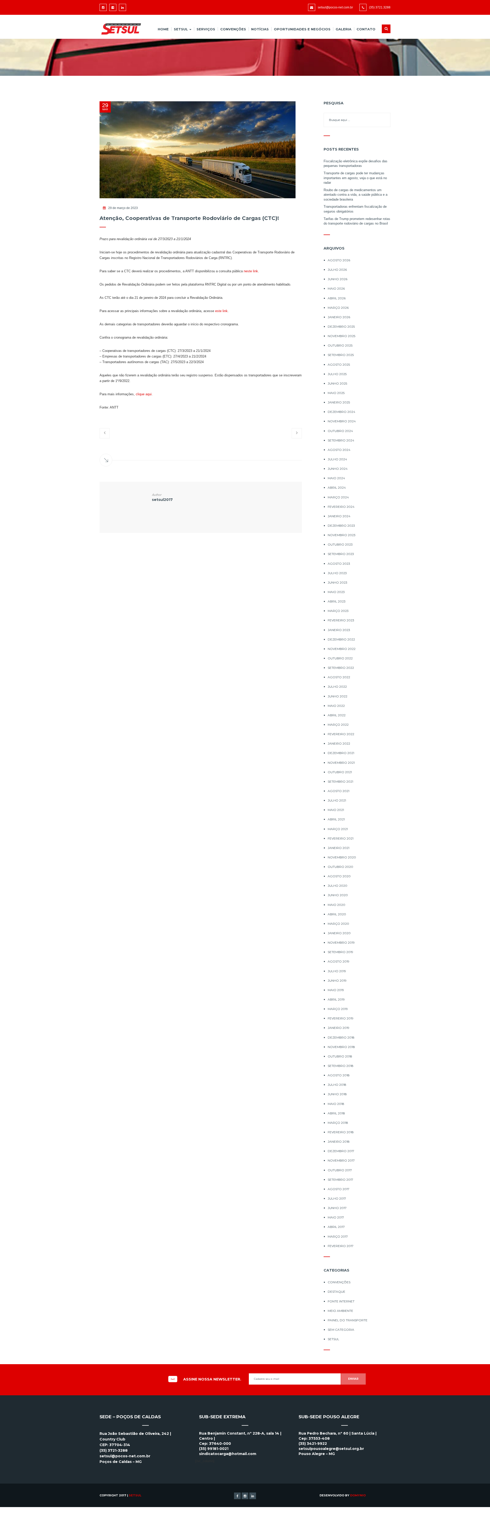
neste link (251, 271)
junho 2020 (338, 895)
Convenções (233, 29)
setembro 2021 (340, 781)
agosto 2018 (339, 1075)
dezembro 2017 (341, 1151)
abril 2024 (337, 487)
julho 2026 (337, 270)
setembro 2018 (340, 1066)
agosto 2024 (339, 450)
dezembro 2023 (341, 525)
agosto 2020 (339, 876)
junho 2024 (338, 469)
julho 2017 (337, 1198)
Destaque (336, 1291)
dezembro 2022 (341, 639)
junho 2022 (337, 696)
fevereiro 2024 (341, 507)
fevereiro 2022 (341, 734)
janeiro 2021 (338, 848)
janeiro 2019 (338, 1028)
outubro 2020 (340, 867)
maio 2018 (336, 1104)
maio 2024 (336, 478)
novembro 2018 (341, 1047)
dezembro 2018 (341, 1037)
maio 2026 (336, 288)
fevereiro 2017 (340, 1246)
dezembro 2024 (341, 412)
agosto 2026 (339, 260)
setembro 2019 (340, 952)
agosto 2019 (338, 961)
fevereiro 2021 (340, 838)
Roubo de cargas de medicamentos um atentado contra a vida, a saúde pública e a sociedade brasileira (355, 194)
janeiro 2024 (339, 516)
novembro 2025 (341, 336)
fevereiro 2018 (341, 1132)
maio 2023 (336, 592)
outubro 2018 (340, 1056)
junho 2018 (337, 1094)
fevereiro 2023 (341, 620)
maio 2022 (336, 706)
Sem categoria (341, 1330)
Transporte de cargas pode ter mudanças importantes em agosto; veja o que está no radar (355, 177)
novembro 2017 (341, 1160)
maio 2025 (336, 393)
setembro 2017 (340, 1179)
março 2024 (338, 497)
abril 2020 (337, 914)
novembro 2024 (342, 421)
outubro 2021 (340, 772)
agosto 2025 (339, 364)
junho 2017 (337, 1208)
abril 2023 (337, 601)
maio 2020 (336, 905)
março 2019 (338, 1009)
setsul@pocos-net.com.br (335, 7)
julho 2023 (337, 573)
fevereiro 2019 (340, 1018)
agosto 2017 (338, 1189)
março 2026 (338, 308)
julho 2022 (337, 686)
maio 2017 (336, 1217)
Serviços (206, 29)
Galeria (343, 29)
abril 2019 (336, 999)
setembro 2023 (341, 554)
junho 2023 (337, 582)
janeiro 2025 (339, 402)
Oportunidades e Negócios (302, 29)
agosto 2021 (338, 791)
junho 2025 (337, 383)
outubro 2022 (340, 658)
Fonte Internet (341, 1301)
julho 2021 (337, 800)
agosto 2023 (339, 563)
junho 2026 (337, 279)
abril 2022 (337, 715)
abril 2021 (336, 819)
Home (163, 29)
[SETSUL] (119, 28)
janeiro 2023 (339, 630)
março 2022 (338, 724)
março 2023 (338, 611)
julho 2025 (337, 374)
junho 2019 (337, 980)
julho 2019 (337, 971)
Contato (366, 29)
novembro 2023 (342, 535)
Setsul (181, 29)
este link (221, 311)
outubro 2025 (340, 345)
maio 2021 (336, 810)
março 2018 (338, 1123)
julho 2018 (337, 1085)
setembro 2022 (341, 668)
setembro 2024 (341, 440)
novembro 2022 (342, 649)
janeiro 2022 (339, 743)
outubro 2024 (340, 431)
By (355, 1495)
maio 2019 (336, 990)
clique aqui (144, 394)
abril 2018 (336, 1113)
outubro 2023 (340, 544)
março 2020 (338, 924)
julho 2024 (337, 459)
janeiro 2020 (339, 933)
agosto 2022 (339, 677)
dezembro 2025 (341, 326)
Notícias (260, 29)
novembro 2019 (341, 942)
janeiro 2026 (339, 317)
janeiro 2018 (339, 1141)
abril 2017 (336, 1227)
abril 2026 (337, 298)
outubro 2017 (340, 1170)
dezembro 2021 (341, 753)
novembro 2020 (342, 857)
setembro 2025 (341, 355)
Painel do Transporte (348, 1320)
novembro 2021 (341, 763)
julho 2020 (337, 886)
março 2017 (338, 1236)
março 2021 (338, 829)
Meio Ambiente (340, 1311)
